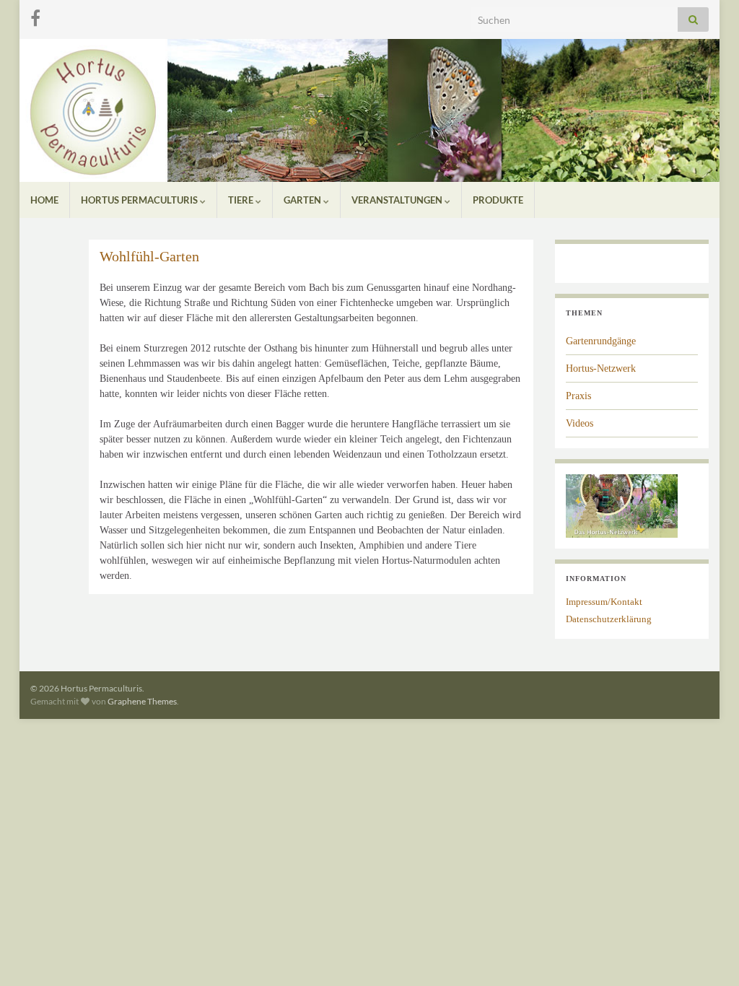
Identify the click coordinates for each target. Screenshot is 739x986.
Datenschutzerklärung (609, 619)
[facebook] (35, 15)
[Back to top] (706, 953)
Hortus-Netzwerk (601, 368)
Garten (303, 200)
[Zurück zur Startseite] (369, 110)
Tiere (241, 200)
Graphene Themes (142, 701)
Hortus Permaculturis (140, 200)
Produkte (498, 200)
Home (44, 200)
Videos (579, 423)
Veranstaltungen (398, 200)
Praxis (578, 396)
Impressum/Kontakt (604, 601)
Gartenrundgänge (601, 341)
